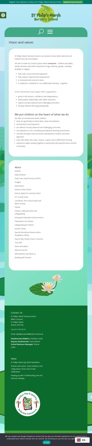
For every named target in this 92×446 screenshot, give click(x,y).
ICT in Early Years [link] (21, 197)
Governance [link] (19, 186)
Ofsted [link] (17, 207)
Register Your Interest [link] (73, 2)
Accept (46, 442)
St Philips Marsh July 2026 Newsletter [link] (25, 362)
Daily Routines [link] (20, 175)
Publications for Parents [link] (24, 221)
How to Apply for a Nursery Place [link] (28, 193)
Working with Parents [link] (23, 257)
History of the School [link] (23, 189)
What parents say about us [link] (25, 254)
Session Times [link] (20, 228)
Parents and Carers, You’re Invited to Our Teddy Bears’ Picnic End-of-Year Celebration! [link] (27, 369)
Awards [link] (17, 171)
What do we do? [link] (21, 250)
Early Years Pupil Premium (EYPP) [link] (28, 178)
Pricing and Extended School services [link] (29, 217)
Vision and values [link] (21, 246)
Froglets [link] (18, 182)
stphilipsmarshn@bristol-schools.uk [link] (29, 334)
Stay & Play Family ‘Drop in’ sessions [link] (29, 239)
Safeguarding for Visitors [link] (24, 225)
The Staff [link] (18, 242)
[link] (3, 15)
